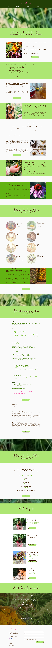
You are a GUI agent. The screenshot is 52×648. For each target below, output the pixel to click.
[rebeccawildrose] (9, 639)
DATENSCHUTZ (11, 643)
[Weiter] (47, 609)
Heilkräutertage (9, 195)
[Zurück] (4, 609)
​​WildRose (26, 3)
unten (43, 173)
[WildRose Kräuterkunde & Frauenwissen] (11, 639)
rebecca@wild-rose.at (13, 636)
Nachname (25, 633)
